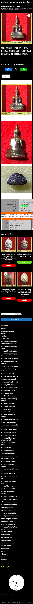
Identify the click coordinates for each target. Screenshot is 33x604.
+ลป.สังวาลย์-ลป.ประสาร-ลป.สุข (8, 513)
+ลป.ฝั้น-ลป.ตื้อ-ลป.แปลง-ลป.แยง (9, 351)
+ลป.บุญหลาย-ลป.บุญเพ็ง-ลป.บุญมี (9, 382)
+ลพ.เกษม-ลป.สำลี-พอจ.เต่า (7, 412)
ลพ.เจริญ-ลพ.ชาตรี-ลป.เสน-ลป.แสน (9, 516)
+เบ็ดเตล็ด (3, 554)
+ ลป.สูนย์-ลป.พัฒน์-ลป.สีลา (7, 459)
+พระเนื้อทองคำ (4, 326)
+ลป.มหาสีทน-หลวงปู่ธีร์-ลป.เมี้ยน (9, 430)
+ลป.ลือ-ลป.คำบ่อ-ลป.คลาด (7, 486)
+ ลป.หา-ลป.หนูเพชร (6, 448)
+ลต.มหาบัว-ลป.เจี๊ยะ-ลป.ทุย (7, 404)
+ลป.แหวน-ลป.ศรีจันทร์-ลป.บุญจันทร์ (8, 370)
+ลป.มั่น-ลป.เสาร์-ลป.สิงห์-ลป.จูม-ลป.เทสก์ (9, 347)
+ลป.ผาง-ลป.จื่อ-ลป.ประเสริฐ (8, 390)
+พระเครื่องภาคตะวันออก (7, 543)
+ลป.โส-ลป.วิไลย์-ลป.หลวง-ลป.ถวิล (9, 376)
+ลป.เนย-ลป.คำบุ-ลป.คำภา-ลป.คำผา (9, 419)
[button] (28, 15)
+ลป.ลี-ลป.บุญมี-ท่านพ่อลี (14, 64)
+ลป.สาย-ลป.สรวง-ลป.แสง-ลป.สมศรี (7, 465)
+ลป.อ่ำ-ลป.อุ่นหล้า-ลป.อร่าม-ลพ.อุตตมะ (8, 492)
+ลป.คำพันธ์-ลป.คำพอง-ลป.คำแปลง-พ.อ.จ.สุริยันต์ (8, 439)
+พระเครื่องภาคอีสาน (6, 535)
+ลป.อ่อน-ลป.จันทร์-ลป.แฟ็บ (7, 374)
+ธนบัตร (3, 551)
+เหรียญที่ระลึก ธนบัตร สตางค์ (8, 524)
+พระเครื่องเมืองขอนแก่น (7, 532)
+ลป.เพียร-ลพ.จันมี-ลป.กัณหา (8, 396)
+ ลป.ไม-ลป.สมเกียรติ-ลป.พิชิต (8, 462)
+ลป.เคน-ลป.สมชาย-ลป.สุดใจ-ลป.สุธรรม (9, 426)
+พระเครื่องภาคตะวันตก (6, 537)
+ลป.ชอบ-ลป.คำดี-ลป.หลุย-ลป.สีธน (9, 366)
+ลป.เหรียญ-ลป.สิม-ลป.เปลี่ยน (8, 385)
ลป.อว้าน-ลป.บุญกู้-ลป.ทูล (7, 521)
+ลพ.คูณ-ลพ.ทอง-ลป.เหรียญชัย (8, 422)
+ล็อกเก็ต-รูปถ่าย (5, 339)
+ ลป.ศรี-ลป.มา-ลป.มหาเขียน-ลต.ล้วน (8, 444)
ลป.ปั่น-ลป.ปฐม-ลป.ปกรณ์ (7, 508)
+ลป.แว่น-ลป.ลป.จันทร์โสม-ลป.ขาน (9, 496)
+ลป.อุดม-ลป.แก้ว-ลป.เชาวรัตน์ (8, 435)
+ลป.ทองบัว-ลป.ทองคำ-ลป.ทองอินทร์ (8, 482)
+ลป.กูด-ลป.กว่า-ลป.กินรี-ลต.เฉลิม (9, 505)
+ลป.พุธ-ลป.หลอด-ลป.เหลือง (8, 474)
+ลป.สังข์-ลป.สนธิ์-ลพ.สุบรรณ (8, 489)
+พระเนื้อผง (4, 336)
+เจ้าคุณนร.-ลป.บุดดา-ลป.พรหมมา (9, 502)
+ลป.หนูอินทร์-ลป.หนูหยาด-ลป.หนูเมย (9, 477)
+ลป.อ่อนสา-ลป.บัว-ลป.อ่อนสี (8, 406)
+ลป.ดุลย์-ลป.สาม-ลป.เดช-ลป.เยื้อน (9, 359)
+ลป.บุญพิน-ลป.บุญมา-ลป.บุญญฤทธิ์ (9, 355)
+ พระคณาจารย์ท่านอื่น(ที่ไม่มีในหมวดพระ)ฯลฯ (9, 528)
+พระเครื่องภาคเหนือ (6, 546)
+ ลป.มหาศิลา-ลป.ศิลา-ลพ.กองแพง (9, 456)
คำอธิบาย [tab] (6, 76)
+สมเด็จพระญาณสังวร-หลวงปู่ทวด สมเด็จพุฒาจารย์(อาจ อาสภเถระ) (9, 343)
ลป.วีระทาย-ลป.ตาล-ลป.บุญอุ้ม (8, 510)
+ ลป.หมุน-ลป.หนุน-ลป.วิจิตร (8, 453)
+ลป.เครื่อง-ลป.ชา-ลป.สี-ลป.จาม (8, 432)
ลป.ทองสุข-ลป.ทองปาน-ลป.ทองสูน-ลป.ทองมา (9, 400)
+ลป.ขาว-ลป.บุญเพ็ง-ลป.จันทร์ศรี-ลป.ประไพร (9, 362)
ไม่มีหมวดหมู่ (4, 560)
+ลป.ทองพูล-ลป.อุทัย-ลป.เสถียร (8, 450)
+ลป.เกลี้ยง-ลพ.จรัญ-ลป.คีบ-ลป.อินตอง (9, 470)
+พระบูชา (3, 328)
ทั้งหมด (23, 64)
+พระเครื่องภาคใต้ (5, 549)
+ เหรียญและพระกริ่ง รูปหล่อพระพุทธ (7, 332)
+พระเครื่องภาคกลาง (6, 540)
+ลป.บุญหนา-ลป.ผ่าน (6, 409)
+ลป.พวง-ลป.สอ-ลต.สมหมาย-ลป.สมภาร (8, 416)
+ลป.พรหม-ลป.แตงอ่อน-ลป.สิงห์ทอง (9, 499)
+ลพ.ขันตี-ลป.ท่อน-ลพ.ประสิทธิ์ (8, 379)
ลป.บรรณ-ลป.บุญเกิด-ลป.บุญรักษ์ (9, 519)
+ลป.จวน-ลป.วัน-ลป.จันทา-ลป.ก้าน (9, 388)
